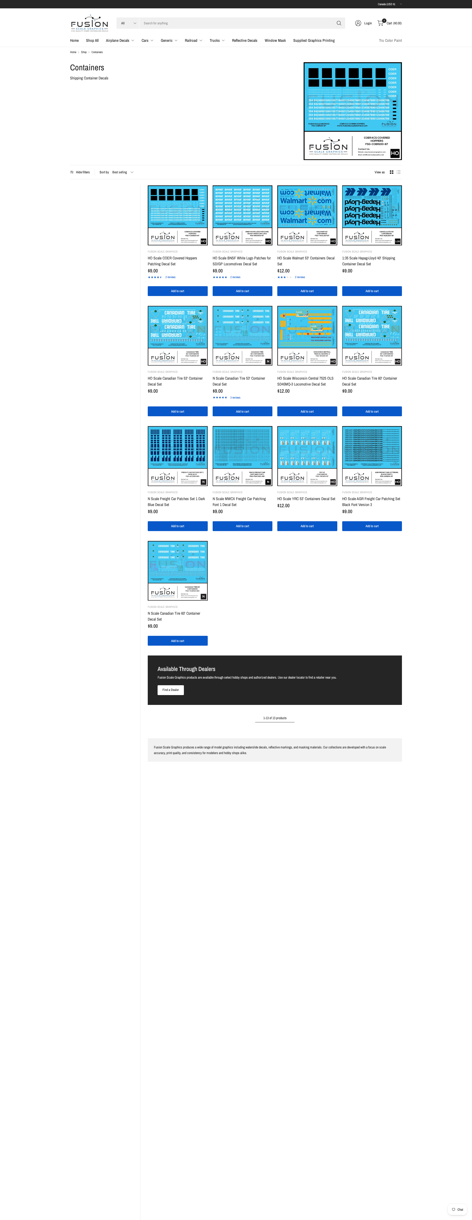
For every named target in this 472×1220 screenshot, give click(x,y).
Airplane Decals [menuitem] (117, 40)
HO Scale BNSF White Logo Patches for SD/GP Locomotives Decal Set (242, 261)
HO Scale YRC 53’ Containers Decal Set (306, 498)
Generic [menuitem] (167, 40)
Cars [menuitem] (145, 40)
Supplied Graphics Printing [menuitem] (314, 40)
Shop (84, 52)
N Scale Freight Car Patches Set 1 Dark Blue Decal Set (176, 501)
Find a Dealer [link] (170, 690)
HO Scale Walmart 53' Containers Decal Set (306, 261)
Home (73, 52)
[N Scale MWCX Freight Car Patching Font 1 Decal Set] (243, 456)
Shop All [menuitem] (92, 40)
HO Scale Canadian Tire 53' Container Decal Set (175, 381)
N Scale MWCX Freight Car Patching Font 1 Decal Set (239, 501)
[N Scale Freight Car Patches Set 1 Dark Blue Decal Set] (178, 456)
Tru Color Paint (390, 40)
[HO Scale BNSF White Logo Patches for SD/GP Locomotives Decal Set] (243, 215)
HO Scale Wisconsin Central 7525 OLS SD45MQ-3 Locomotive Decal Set (305, 381)
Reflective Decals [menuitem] (244, 40)
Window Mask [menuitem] (275, 40)
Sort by (104, 172)
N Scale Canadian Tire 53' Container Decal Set (239, 381)
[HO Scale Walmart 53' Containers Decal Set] (307, 215)
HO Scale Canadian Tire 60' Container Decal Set (369, 381)
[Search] (339, 23)
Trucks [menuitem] (215, 40)
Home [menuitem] (74, 40)
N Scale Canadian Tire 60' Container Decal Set (174, 616)
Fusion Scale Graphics (162, 251)
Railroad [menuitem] (191, 40)
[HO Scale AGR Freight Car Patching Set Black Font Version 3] (372, 456)
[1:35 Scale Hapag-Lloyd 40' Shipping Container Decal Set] (372, 215)
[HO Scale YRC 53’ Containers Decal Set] (307, 456)
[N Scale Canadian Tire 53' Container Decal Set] (243, 336)
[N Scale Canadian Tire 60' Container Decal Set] (178, 571)
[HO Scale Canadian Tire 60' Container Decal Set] (372, 336)
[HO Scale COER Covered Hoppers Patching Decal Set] (178, 215)
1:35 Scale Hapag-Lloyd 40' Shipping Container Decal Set (368, 261)
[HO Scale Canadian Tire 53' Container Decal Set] (178, 336)
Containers (97, 52)
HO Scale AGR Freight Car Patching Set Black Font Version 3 (371, 501)
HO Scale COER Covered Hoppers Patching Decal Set (172, 261)
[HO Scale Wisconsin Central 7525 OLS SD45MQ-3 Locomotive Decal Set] (307, 336)
